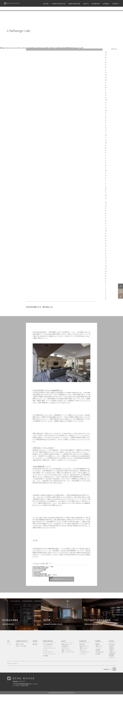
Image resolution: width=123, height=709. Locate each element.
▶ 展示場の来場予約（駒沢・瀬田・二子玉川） (45, 575)
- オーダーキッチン (47, 646)
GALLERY (46, 3)
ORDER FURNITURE (74, 3)
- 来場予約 (111, 648)
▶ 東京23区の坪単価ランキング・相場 (43, 566)
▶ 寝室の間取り (37, 572)
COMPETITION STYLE (59, 3)
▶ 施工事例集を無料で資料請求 (41, 576)
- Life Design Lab (99, 652)
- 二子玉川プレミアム (84, 652)
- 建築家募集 (112, 653)
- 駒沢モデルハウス (84, 646)
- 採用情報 (97, 650)
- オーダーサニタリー (48, 652)
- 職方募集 (111, 655)
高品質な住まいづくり (66, 644)
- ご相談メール (112, 652)
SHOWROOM (96, 3)
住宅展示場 (82, 644)
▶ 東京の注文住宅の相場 (39, 569)
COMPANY (106, 3)
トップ (8, 644)
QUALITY (86, 3)
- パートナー (98, 648)
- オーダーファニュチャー (49, 653)
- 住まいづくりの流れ (21, 646)
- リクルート (112, 657)
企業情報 (97, 644)
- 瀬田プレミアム (83, 649)
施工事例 (35, 644)
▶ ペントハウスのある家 (39, 570)
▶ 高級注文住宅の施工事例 (40, 573)
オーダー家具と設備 (48, 644)
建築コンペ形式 (19, 644)
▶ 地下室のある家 (37, 571)
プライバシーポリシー (12, 663)
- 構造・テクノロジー (66, 650)
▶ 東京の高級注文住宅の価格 (40, 568)
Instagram (106, 669)
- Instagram (98, 653)
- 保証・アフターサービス (67, 652)
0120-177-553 (25, 685)
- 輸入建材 (45, 655)
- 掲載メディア (98, 646)
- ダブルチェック (65, 648)
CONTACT (115, 3)
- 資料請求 (111, 646)
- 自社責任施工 (64, 646)
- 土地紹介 (111, 650)
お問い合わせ (112, 644)
